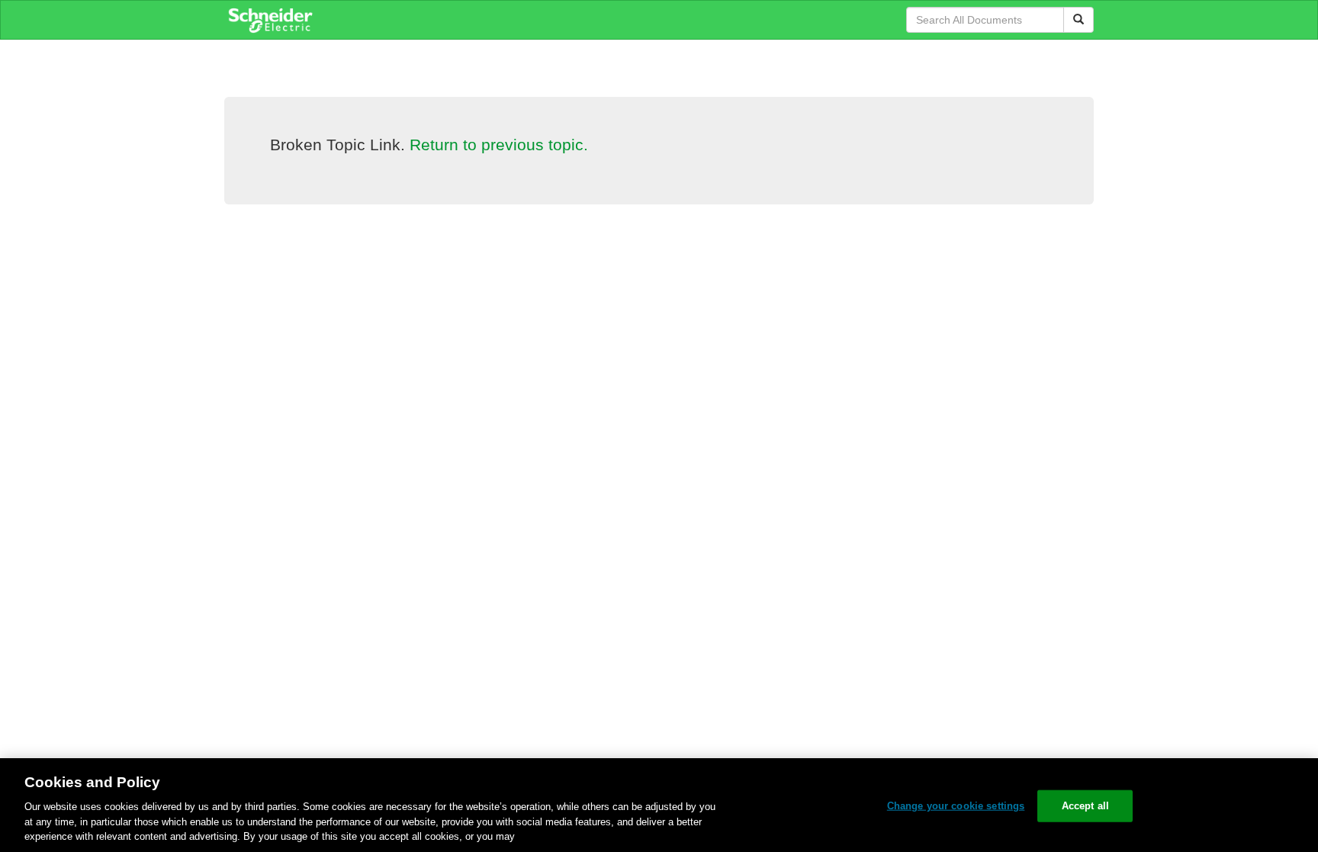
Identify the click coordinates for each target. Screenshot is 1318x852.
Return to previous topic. (499, 144)
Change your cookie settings (956, 806)
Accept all (1085, 806)
